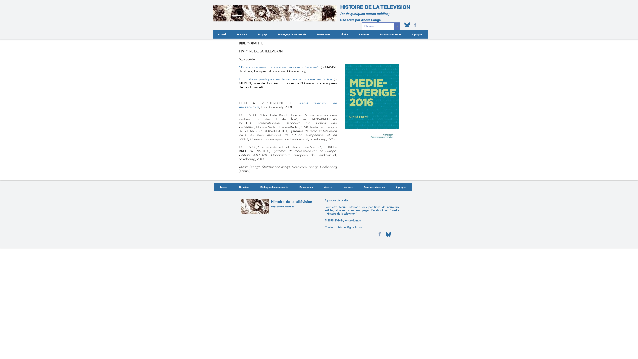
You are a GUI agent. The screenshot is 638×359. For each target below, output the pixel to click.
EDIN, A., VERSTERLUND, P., (268, 103)
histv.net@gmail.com (349, 227)
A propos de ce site (336, 200)
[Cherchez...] (397, 26)
